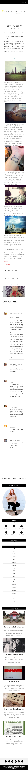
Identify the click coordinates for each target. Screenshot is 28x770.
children (14, 565)
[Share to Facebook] (18, 271)
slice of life (14, 593)
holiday (14, 576)
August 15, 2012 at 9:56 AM (16, 381)
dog (14, 570)
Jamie (11, 381)
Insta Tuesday (8, 278)
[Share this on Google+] (8, 271)
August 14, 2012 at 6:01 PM (16, 365)
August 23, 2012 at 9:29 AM (16, 426)
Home (14, 479)
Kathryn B (12, 406)
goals (14, 573)
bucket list (14, 562)
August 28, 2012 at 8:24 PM (16, 442)
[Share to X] (5, 271)
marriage (14, 584)
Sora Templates (16, 767)
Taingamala (7, 44)
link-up (14, 278)
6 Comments (20, 33)
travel (14, 601)
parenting (14, 590)
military (14, 587)
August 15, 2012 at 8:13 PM (15, 406)
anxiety (14, 556)
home (14, 579)
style (14, 598)
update (20, 278)
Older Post (21, 479)
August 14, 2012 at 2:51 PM (16, 314)
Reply (11, 357)
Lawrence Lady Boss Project (14, 554)
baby (14, 559)
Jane (11, 314)
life (14, 582)
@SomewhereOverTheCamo (19, 766)
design (14, 568)
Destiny (12, 426)
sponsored (14, 596)
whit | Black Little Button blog (15, 441)
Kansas (14, 551)
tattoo (17, 278)
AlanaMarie (13, 364)
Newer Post (7, 479)
